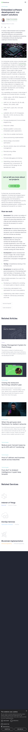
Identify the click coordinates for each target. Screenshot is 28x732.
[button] (14, 726)
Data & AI (3, 505)
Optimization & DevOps (7, 524)
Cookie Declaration (9, 718)
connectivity (22, 63)
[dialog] (14, 720)
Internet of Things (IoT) (7, 303)
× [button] (26, 710)
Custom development (7, 307)
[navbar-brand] (4, 2)
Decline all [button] (20, 729)
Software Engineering (6, 543)
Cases (3, 342)
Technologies (4, 6)
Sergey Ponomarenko (11, 19)
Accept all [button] (7, 729)
